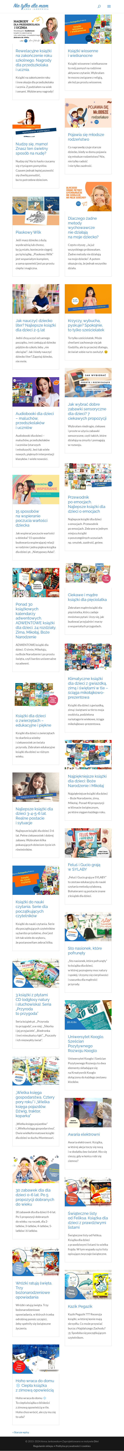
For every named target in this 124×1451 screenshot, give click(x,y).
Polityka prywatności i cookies (73, 1445)
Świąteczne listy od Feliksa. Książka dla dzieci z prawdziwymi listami (88, 1220)
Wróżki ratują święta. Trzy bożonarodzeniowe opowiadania (34, 1290)
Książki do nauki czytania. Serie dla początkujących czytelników (32, 909)
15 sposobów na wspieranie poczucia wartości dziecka (31, 518)
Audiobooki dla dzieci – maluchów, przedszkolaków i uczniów (35, 420)
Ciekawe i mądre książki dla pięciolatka (87, 597)
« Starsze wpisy (20, 1432)
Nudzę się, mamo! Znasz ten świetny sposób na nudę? (32, 149)
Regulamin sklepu (43, 1445)
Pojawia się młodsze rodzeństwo (86, 137)
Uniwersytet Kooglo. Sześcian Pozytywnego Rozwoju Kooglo (86, 1043)
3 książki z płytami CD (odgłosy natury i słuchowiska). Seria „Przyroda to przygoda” (33, 1004)
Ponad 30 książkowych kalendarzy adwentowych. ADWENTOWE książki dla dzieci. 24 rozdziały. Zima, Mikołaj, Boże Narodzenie (36, 620)
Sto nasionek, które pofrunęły (85, 950)
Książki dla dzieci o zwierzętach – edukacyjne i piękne (33, 720)
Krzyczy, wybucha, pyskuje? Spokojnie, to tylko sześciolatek (86, 325)
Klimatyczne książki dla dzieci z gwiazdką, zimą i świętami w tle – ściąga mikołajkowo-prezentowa (88, 688)
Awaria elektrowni (84, 1134)
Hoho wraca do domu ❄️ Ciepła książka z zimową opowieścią (35, 1385)
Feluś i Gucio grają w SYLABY (84, 867)
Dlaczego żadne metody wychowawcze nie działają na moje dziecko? (83, 227)
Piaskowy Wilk (28, 232)
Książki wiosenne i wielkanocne (83, 53)
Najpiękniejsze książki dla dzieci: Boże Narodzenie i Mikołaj (87, 781)
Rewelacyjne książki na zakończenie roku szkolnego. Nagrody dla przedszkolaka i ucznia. (34, 60)
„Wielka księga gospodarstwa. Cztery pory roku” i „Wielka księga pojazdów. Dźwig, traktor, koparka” (35, 1104)
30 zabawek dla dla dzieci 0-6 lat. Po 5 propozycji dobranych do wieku (35, 1197)
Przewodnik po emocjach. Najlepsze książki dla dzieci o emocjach (86, 504)
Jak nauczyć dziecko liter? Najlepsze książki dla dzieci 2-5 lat (36, 325)
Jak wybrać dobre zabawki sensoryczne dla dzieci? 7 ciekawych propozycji (87, 411)
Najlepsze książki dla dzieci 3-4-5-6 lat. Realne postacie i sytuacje (34, 816)
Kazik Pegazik (80, 1306)
